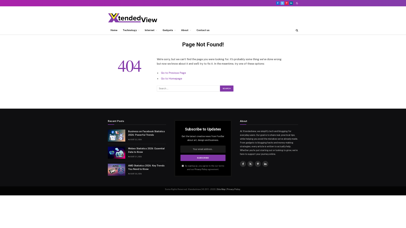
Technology (130, 30)
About (184, 30)
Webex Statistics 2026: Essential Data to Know (146, 150)
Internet (149, 30)
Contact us (203, 30)
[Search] (296, 30)
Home (114, 30)
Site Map (221, 189)
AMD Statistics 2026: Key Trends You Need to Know (146, 167)
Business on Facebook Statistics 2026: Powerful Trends (146, 133)
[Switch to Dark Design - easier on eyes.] (296, 3)
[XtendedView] (135, 18)
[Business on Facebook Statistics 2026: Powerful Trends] (116, 136)
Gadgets (168, 30)
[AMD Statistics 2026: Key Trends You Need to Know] (116, 170)
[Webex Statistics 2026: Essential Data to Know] (116, 153)
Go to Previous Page (173, 72)
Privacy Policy (201, 169)
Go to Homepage (171, 78)
